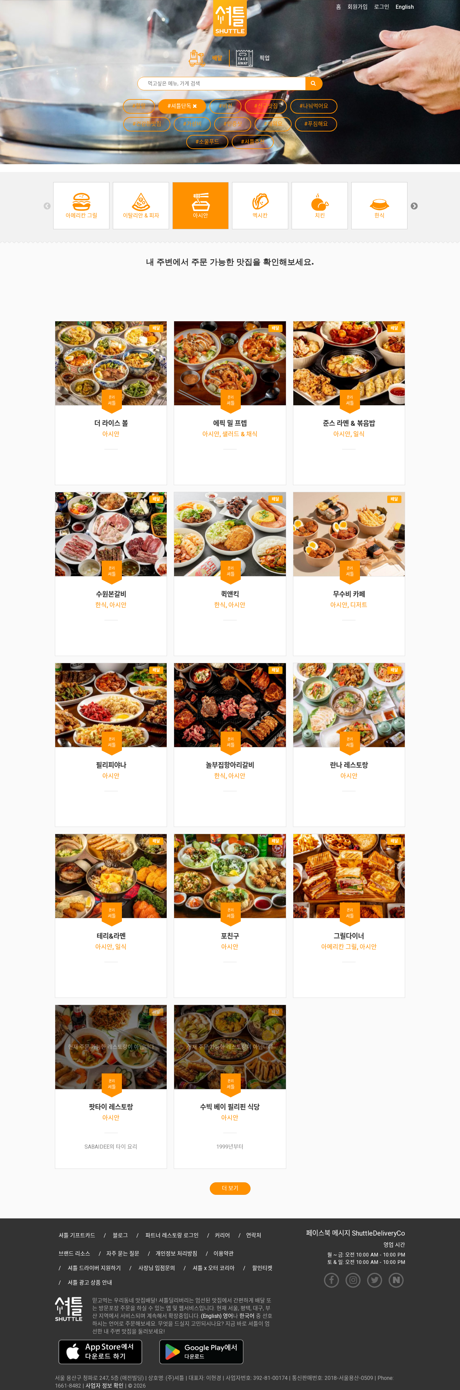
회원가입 (358, 7)
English (405, 7)
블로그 (120, 1235)
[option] (81, 205)
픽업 (265, 58)
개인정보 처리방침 (176, 1253)
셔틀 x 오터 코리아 (214, 1268)
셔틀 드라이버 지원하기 (94, 1268)
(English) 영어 (217, 1316)
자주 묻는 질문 (122, 1253)
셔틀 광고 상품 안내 (90, 1282)
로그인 (381, 7)
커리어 (222, 1235)
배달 (217, 58)
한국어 (247, 1316)
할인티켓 (262, 1268)
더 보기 (230, 1188)
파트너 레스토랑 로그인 (172, 1235)
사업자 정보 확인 (105, 1386)
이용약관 (223, 1253)
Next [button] (413, 205)
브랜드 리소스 (74, 1253)
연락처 (253, 1235)
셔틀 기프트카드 (77, 1235)
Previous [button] (46, 205)
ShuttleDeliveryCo (378, 1233)
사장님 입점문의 (156, 1268)
